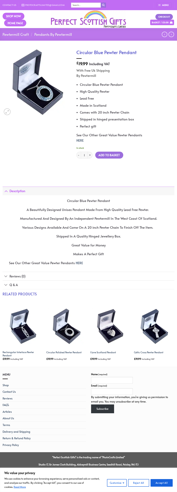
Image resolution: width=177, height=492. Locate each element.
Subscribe (102, 408)
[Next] (174, 333)
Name (99, 374)
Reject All (138, 482)
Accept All (162, 482)
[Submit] (103, 5)
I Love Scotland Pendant (103, 352)
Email (99, 385)
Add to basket (109, 155)
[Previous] (2, 333)
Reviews (7, 398)
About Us (8, 418)
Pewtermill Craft (16, 34)
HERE (80, 140)
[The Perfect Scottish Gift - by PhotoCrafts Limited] (88, 19)
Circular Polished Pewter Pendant (64, 352)
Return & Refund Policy (17, 438)
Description (17, 191)
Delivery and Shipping (16, 431)
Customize (116, 482)
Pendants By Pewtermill (53, 34)
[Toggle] (6, 191)
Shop (6, 385)
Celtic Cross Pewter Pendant (148, 352)
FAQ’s (6, 405)
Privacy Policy (11, 445)
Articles (7, 411)
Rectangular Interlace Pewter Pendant (18, 354)
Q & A (14, 285)
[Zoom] (7, 111)
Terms (6, 425)
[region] (88, 480)
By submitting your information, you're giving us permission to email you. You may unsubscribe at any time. (129, 399)
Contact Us (9, 5)
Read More (20, 487)
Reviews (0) (18, 276)
